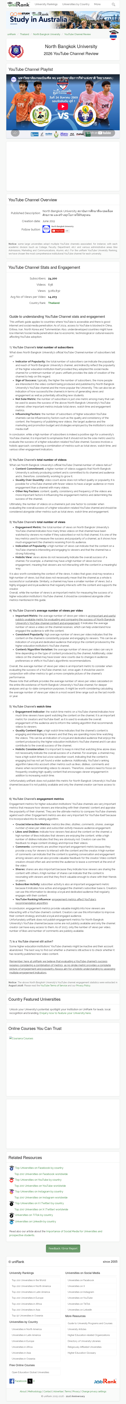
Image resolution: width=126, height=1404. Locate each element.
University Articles (77, 1329)
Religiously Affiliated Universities (84, 1347)
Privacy (76, 1391)
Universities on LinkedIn (80, 1309)
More (97, 4)
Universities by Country (75, 4)
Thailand (54, 302)
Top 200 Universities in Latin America (31, 1292)
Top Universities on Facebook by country (38, 1167)
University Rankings (46, 4)
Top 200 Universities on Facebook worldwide (38, 1174)
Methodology (35, 1391)
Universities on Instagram (81, 1292)
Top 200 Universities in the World (29, 1280)
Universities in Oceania (23, 1358)
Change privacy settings (94, 1391)
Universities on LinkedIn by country (35, 1221)
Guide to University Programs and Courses (90, 1323)
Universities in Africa (22, 1347)
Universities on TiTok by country (33, 1214)
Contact (47, 1391)
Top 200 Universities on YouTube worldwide (37, 1185)
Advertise (58, 1391)
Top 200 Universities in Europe (27, 1297)
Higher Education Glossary (82, 1352)
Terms (68, 1391)
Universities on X (76, 1286)
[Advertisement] (63, 166)
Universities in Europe (23, 1341)
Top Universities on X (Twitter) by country (39, 1203)
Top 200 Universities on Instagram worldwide (38, 1197)
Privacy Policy (83, 985)
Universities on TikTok (79, 1304)
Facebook (21, 1381)
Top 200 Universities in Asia (26, 1309)
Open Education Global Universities (30, 1372)
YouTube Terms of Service (53, 985)
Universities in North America (27, 1329)
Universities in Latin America (26, 1335)
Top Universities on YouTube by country (37, 1179)
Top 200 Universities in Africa (27, 1304)
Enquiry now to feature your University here (65, 1013)
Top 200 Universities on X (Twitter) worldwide (38, 1209)
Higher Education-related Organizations (89, 1335)
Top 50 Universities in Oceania (27, 1315)
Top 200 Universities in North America (31, 1286)
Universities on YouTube (80, 1297)
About (23, 1391)
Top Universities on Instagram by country (38, 1191)
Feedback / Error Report (63, 1248)
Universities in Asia (21, 1352)
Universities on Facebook (81, 1280)
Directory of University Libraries (84, 1341)
